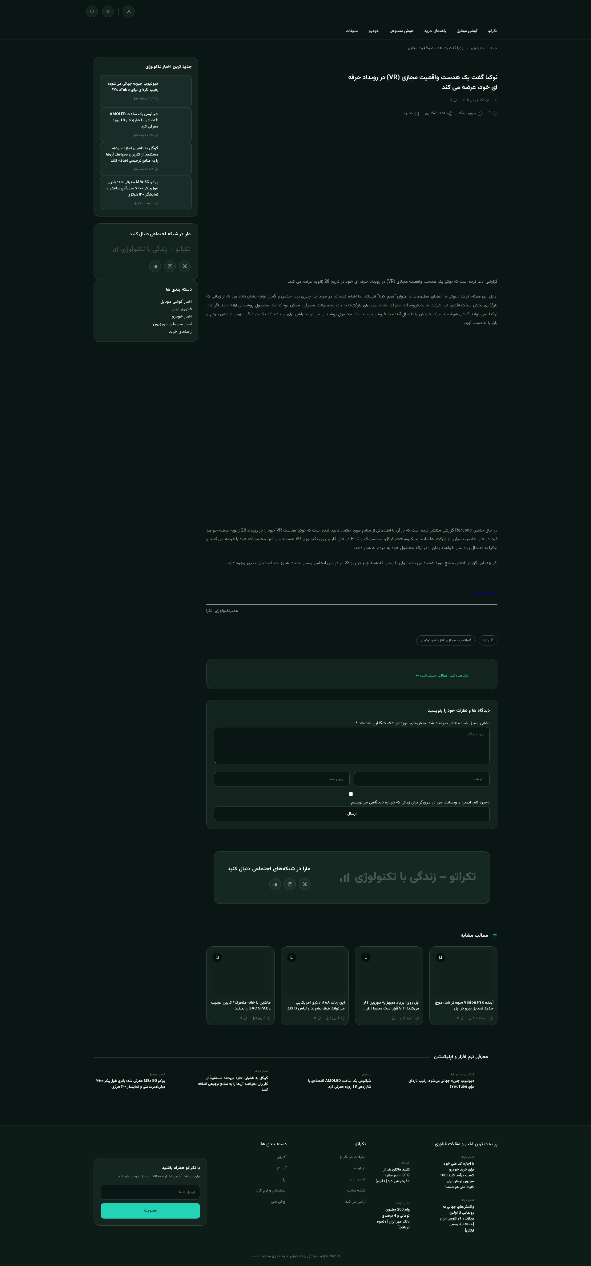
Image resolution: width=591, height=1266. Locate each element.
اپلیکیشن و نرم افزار (271, 1190)
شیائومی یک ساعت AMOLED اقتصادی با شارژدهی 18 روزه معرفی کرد (134, 120)
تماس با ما (357, 1179)
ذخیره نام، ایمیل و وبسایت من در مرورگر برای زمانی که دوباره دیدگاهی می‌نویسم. (420, 802)
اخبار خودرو (182, 316)
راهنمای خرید (435, 31)
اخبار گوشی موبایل (176, 301)
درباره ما (359, 1168)
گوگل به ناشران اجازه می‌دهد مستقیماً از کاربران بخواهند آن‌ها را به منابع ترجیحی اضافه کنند (132, 154)
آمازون (281, 1157)
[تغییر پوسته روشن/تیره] (108, 11)
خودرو (374, 31)
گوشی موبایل (467, 31)
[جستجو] (92, 11)
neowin (479, 593)
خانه (493, 48)
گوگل (389, 539)
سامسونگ (373, 539)
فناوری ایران (181, 309)
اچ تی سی (279, 1202)
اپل (284, 1179)
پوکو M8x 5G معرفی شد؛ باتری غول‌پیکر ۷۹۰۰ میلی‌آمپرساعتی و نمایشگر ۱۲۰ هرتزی (132, 188)
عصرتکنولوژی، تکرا (222, 611)
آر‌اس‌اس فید (355, 1202)
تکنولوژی (477, 48)
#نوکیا (488, 640)
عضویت (150, 1210)
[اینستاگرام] (290, 884)
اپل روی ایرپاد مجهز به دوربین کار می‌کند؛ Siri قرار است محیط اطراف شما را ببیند (390, 1009)
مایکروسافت (407, 539)
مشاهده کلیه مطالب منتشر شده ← (442, 675)
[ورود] (129, 11)
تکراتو (492, 31)
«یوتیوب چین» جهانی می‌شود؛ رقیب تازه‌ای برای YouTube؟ (133, 87)
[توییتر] (305, 884)
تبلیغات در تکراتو (353, 1157)
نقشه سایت (356, 1190)
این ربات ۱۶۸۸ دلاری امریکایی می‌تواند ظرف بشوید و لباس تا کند (316, 1006)
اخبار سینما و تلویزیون (172, 324)
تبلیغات (352, 31)
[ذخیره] (440, 957)
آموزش (281, 1168)
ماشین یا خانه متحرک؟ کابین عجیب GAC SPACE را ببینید (241, 1006)
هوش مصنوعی (401, 31)
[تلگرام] (275, 884)
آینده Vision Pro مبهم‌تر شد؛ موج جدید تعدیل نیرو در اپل (464, 1006)
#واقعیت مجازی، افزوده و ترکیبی (446, 640)
